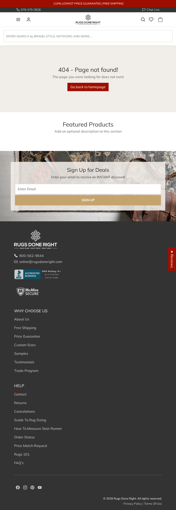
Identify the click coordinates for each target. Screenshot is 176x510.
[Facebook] (17, 487)
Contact (20, 394)
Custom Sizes (25, 345)
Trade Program (26, 370)
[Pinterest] (32, 487)
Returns (20, 403)
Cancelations (24, 411)
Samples (21, 353)
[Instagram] (25, 487)
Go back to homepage (88, 87)
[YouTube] (39, 487)
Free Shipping (25, 328)
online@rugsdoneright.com (40, 262)
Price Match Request (30, 446)
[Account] (28, 19)
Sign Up (88, 200)
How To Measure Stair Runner (38, 428)
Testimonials (24, 362)
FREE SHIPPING (113, 3)
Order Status (24, 437)
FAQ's (19, 463)
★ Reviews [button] (172, 259)
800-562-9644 (31, 255)
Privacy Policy (132, 503)
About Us (21, 319)
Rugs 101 (22, 454)
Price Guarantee (27, 336)
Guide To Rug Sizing (30, 420)
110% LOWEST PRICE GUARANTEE (77, 3)
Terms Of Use (153, 503)
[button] (18, 19)
